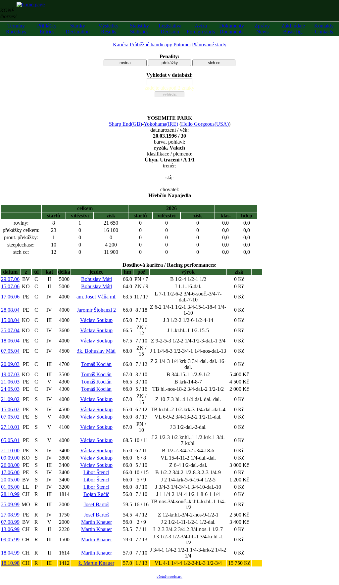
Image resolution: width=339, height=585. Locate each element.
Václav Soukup (96, 320)
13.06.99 (10, 529)
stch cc (214, 63)
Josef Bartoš (96, 504)
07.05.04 (10, 351)
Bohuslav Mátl (96, 279)
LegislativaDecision (170, 28)
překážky (170, 63)
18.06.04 (10, 340)
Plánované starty (209, 44)
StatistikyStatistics (139, 28)
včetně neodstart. (169, 576)
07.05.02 (10, 417)
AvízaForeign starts (201, 28)
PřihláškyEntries (47, 28)
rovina (125, 63)
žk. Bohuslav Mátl (96, 351)
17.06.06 (10, 296)
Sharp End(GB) (125, 124)
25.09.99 (10, 504)
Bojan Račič (96, 494)
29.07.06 (10, 279)
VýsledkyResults (108, 28)
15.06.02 (10, 409)
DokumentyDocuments (231, 28)
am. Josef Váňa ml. (96, 296)
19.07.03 (10, 374)
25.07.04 (10, 330)
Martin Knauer (96, 522)
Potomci (182, 44)
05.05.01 (10, 440)
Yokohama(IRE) (161, 124)
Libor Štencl (96, 472)
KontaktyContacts (324, 28)
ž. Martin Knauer (96, 563)
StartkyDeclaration (78, 28)
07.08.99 (10, 522)
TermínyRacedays (16, 28)
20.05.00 (10, 479)
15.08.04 (10, 320)
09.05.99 (10, 539)
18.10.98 (10, 563)
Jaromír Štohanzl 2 (96, 310)
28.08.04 (10, 310)
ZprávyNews (262, 28)
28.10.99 (10, 494)
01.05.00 (10, 487)
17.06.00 (10, 472)
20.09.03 (10, 364)
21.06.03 (10, 381)
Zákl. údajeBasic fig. (293, 28)
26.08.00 (10, 465)
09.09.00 (10, 458)
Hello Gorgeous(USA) (205, 124)
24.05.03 (10, 389)
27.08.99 (10, 515)
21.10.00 (10, 450)
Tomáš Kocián (96, 364)
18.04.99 (10, 553)
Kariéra (120, 44)
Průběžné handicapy (151, 44)
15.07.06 (10, 286)
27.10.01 (10, 427)
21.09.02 (10, 399)
